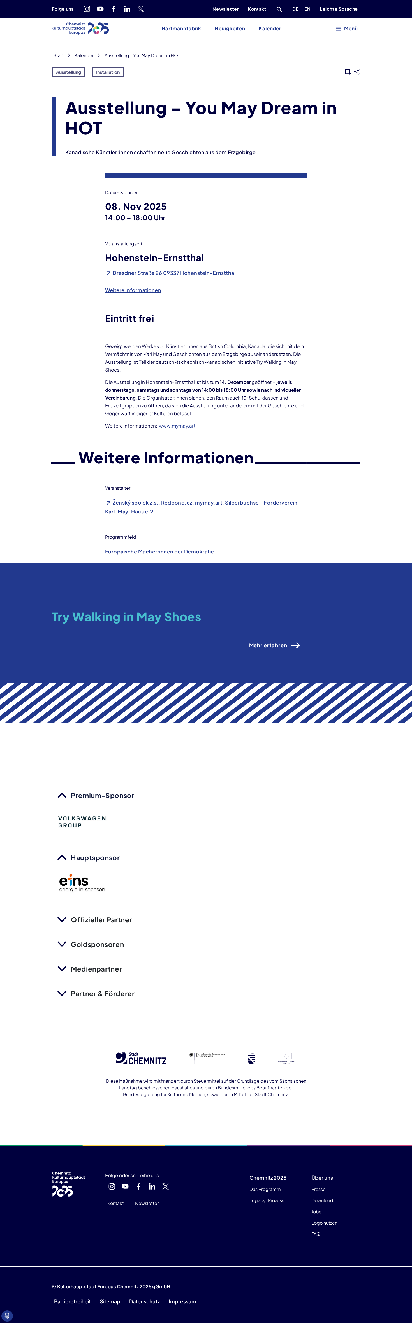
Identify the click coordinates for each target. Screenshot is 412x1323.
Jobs (316, 1211)
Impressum (182, 1301)
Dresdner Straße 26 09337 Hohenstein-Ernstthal (173, 272)
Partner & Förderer (103, 993)
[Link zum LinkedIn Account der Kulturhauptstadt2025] (127, 9)
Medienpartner (96, 969)
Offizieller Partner (101, 919)
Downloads (323, 1200)
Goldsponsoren (97, 944)
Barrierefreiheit (72, 1301)
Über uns (322, 1177)
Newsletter (225, 9)
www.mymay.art (177, 426)
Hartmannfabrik (181, 28)
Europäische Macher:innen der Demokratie (159, 551)
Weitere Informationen (133, 290)
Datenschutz (144, 1301)
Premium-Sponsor (103, 795)
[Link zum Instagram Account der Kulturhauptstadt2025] (87, 9)
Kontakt (257, 9)
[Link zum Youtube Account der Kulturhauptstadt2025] (100, 9)
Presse (318, 1189)
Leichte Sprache (339, 9)
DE (296, 9)
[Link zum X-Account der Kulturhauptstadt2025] (140, 9)
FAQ (315, 1234)
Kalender (270, 28)
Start (59, 55)
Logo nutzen (324, 1223)
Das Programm (265, 1189)
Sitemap (110, 1301)
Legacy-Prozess (266, 1200)
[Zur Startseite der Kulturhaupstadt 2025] (80, 28)
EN (308, 9)
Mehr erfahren (268, 645)
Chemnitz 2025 (267, 1177)
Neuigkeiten (230, 28)
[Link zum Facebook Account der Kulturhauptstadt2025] (114, 9)
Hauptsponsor (95, 857)
